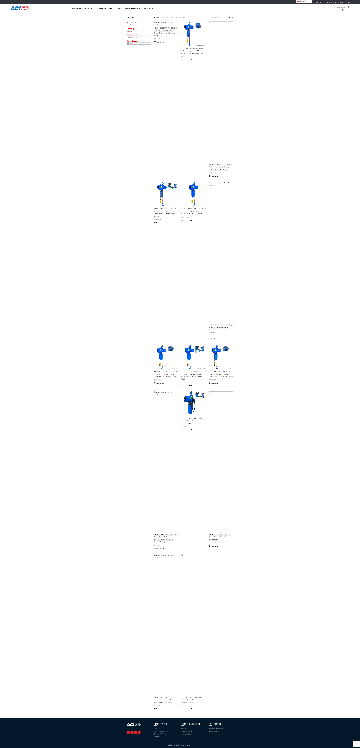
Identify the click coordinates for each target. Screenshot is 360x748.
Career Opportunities (161, 731)
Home (157, 17)
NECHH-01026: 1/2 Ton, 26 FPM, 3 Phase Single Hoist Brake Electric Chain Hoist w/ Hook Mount (193, 211)
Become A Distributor (216, 728)
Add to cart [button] (160, 42)
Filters (229, 17)
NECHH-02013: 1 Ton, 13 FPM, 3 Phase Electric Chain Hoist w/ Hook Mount (220, 537)
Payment (157, 737)
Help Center (101, 8)
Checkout (329, 2)
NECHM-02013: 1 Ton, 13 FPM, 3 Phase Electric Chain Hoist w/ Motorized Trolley (192, 699)
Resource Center (187, 734)
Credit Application (133, 8)
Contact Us (185, 728)
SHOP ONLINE (76, 8)
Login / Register (340, 7)
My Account (213, 731)
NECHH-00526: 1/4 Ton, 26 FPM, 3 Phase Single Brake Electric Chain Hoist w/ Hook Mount (221, 167)
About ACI (89, 8)
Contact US (149, 8)
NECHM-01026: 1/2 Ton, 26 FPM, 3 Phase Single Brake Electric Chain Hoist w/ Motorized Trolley (166, 374)
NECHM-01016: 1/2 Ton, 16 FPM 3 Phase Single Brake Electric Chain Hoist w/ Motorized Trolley (221, 374)
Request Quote (116, 8)
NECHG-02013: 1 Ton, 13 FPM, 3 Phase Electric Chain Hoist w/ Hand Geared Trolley (192, 420)
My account (319, 2)
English (302, 1)
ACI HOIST (176, 745)
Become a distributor (342, 2)
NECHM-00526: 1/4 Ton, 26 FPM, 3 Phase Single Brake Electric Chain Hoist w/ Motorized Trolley (193, 50)
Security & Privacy (160, 734)
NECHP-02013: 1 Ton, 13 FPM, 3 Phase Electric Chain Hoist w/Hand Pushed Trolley (165, 699)
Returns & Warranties (188, 731)
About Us (157, 728)
